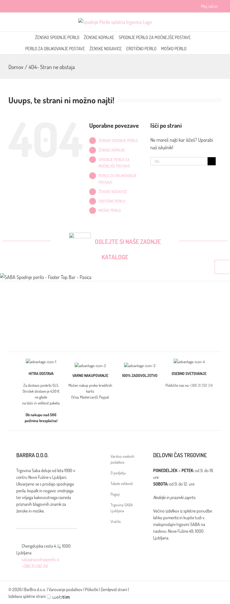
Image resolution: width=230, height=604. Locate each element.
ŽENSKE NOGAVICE (112, 191)
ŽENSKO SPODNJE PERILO (118, 140)
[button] (203, 48)
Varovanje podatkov (65, 589)
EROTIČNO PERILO (111, 201)
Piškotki (91, 589)
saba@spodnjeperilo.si (40, 559)
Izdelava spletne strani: (27, 596)
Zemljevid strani (114, 589)
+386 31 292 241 (201, 385)
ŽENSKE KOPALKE (111, 150)
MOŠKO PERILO (109, 210)
